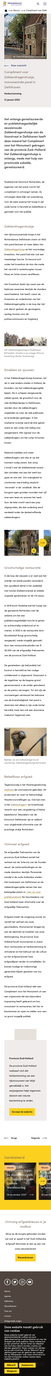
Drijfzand (9, 790)
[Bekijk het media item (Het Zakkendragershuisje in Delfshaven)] (21, 543)
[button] (42, 543)
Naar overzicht (18, 66)
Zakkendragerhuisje (14, 249)
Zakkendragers (18, 805)
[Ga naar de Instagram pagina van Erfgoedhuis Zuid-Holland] (22, 1282)
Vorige (14, 1138)
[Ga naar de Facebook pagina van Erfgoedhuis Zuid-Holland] (7, 1282)
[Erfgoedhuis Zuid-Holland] (12, 3)
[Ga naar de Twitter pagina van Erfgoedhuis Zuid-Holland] (15, 1282)
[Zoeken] (38, 4)
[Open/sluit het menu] (45, 4)
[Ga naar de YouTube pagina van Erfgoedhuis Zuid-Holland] (30, 1282)
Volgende (35, 1138)
